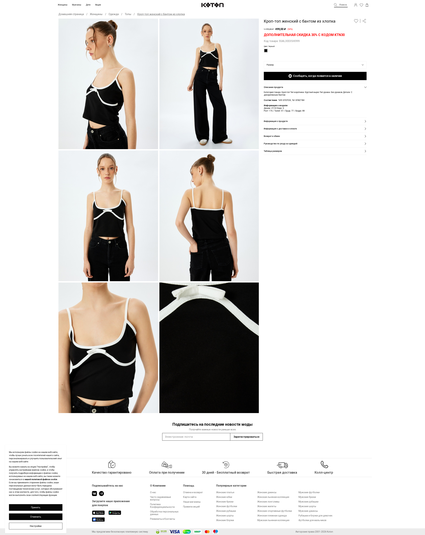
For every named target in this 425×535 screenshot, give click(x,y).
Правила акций (191, 506)
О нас (153, 492)
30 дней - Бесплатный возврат (226, 472)
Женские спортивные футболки (274, 511)
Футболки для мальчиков (312, 520)
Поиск (343, 5)
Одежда (114, 14)
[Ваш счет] (355, 5)
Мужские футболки (309, 492)
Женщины (96, 14)
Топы (128, 14)
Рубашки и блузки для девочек (315, 515)
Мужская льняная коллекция (273, 520)
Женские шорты (225, 515)
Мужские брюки (307, 497)
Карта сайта (189, 497)
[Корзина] (367, 5)
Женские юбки (224, 497)
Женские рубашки (226, 511)
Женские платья (225, 492)
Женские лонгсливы (268, 501)
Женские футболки (226, 506)
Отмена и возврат (193, 492)
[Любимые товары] (361, 5)
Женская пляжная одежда (272, 515)
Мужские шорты (307, 506)
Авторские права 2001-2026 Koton (314, 531)
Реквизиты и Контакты (162, 519)
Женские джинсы (266, 492)
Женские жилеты (266, 506)
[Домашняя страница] (212, 5)
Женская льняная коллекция (273, 497)
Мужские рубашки (308, 501)
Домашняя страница (71, 14)
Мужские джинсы (308, 511)
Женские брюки (224, 501)
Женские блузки (225, 520)
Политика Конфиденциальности (162, 505)
